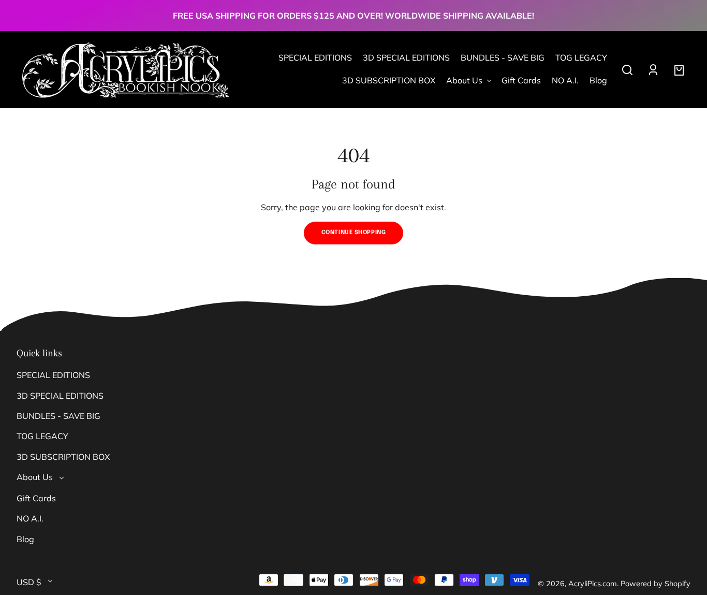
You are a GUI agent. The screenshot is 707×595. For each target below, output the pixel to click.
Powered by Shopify (655, 583)
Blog (25, 539)
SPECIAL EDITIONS (53, 375)
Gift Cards (36, 498)
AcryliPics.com (592, 583)
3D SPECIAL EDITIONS (60, 395)
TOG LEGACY (42, 436)
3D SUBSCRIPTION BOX (63, 457)
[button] (627, 70)
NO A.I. (30, 518)
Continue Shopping (353, 232)
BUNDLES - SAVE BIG (58, 416)
